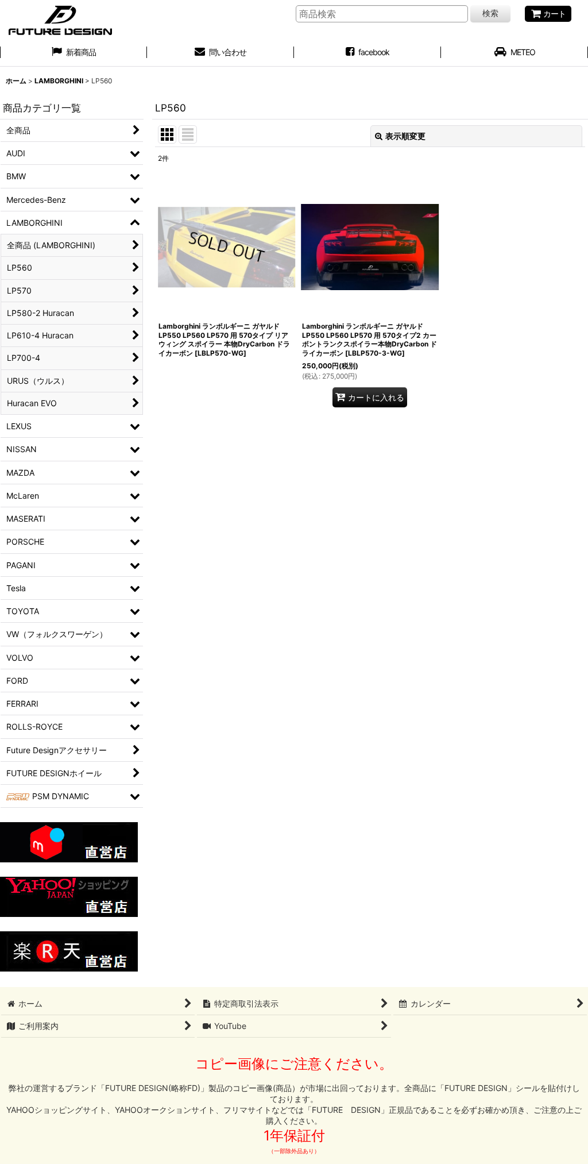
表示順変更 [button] (405, 136)
